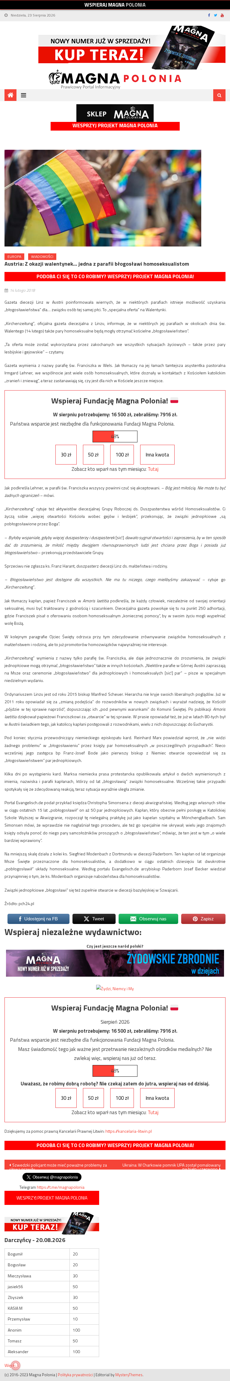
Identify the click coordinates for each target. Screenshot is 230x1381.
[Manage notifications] (15, 1365)
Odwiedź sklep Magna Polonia (115, 113)
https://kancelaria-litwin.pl (128, 1131)
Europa (14, 256)
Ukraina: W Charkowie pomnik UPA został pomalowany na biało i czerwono (171, 1166)
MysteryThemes (129, 1375)
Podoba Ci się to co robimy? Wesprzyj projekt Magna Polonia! (115, 276)
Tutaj (153, 469)
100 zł (122, 455)
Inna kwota (157, 455)
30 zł (66, 455)
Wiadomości (42, 256)
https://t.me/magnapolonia (60, 1187)
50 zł (93, 455)
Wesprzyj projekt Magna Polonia (115, 125)
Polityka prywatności (75, 1375)
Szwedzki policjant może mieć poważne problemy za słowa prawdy (58, 1166)
